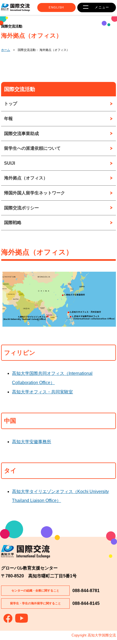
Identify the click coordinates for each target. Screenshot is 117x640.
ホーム (5, 49)
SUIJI (9, 163)
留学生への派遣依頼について (32, 148)
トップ (10, 103)
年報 (8, 118)
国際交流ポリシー (21, 208)
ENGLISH (56, 7)
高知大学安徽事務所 (31, 441)
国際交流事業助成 (21, 133)
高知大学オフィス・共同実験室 (42, 392)
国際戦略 (12, 222)
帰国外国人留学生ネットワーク (34, 193)
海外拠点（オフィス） (26, 178)
